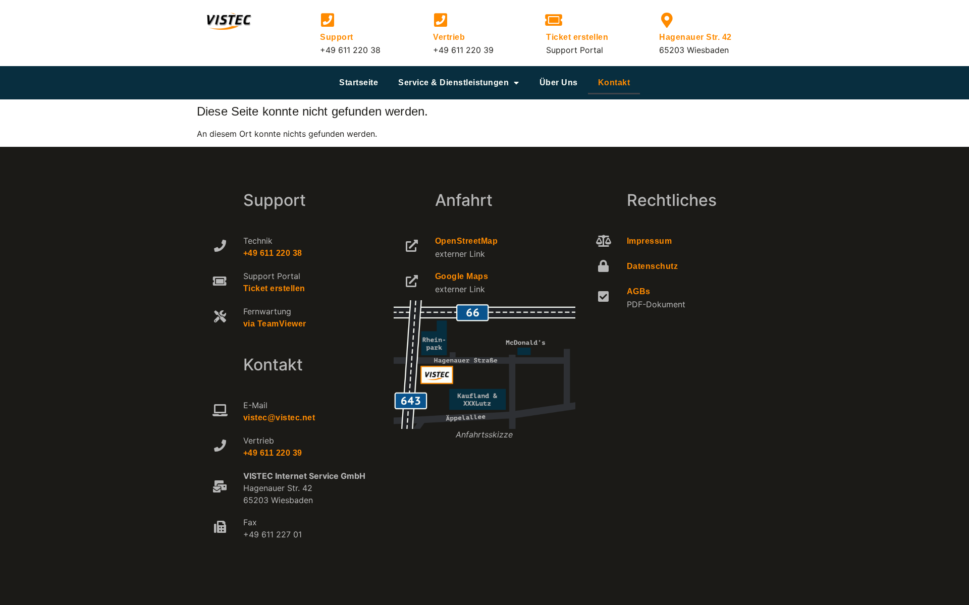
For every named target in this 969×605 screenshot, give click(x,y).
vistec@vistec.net (279, 417)
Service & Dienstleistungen (453, 82)
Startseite (358, 82)
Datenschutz (652, 266)
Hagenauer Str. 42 (695, 37)
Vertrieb (449, 37)
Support (336, 37)
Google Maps (462, 276)
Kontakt (614, 82)
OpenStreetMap (466, 241)
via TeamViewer (274, 323)
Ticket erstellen (577, 37)
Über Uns (559, 82)
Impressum (649, 241)
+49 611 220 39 (272, 453)
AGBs (639, 291)
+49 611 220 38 (272, 253)
